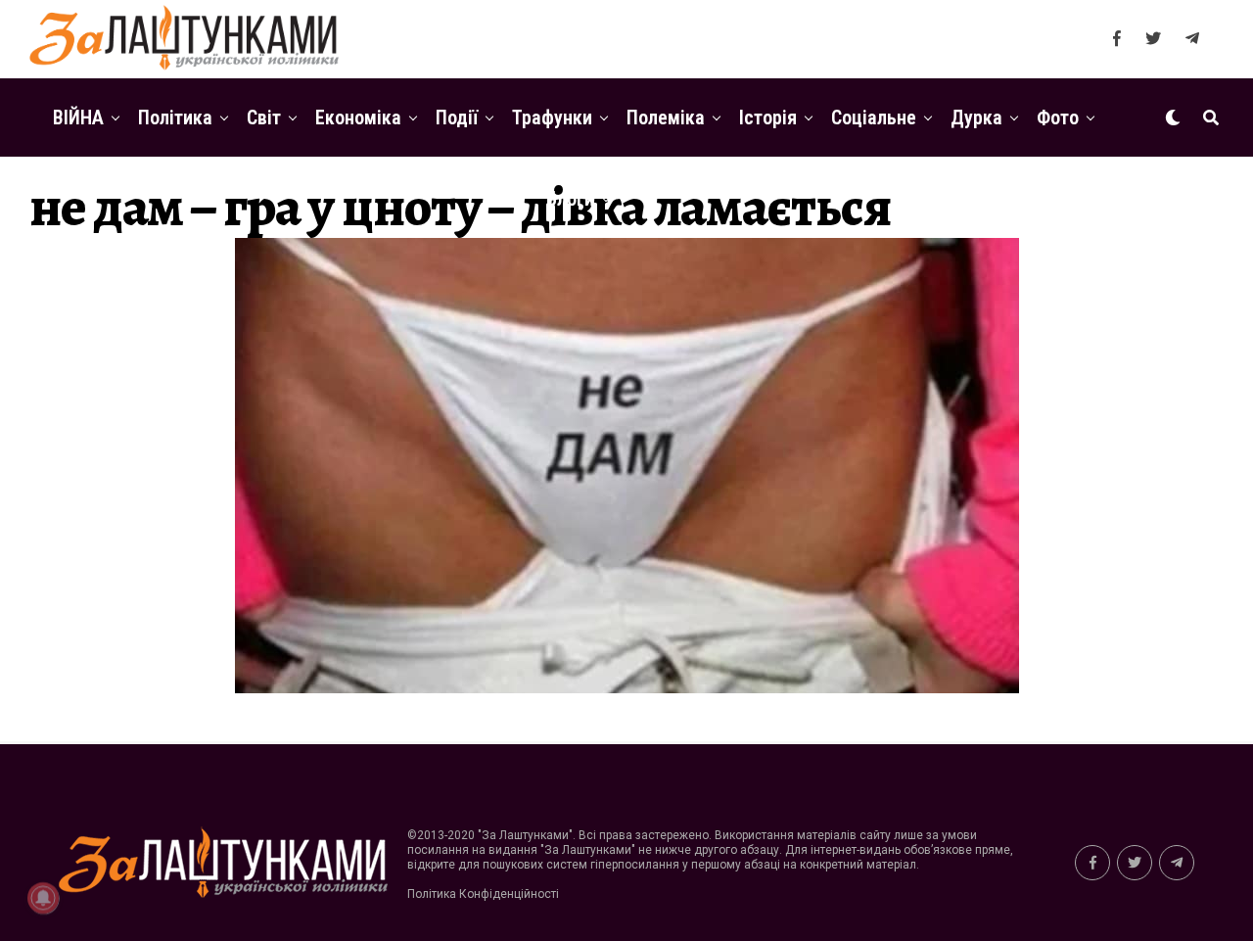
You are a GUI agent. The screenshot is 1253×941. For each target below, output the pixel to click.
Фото (1058, 117)
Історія (768, 117)
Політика (175, 117)
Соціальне (873, 117)
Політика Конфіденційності (483, 894)
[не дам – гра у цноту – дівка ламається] (627, 688)
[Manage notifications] (43, 898)
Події (457, 117)
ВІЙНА (78, 117)
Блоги (570, 199)
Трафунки (552, 117)
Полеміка (665, 117)
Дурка (976, 117)
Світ (264, 117)
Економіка (358, 117)
